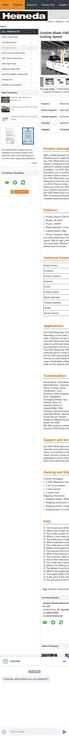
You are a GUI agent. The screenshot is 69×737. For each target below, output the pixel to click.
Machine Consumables (12, 85)
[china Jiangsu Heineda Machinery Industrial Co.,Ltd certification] (10, 136)
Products (18, 4)
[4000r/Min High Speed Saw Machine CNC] (5, 100)
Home (5, 4)
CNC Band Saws (9, 42)
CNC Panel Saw (9, 64)
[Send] (64, 731)
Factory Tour (48, 4)
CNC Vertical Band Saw (12, 58)
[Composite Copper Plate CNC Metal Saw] (5, 109)
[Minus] (64, 661)
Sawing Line (7, 79)
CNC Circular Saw (10, 37)
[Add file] (4, 731)
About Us (32, 4)
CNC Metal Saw (9, 48)
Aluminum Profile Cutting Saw (15, 74)
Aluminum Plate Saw (11, 69)
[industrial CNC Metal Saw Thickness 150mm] (5, 119)
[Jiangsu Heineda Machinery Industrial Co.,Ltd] (24, 16)
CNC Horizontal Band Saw (13, 53)
